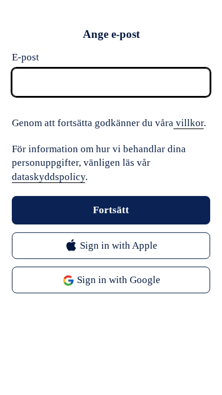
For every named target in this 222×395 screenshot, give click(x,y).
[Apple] (111, 246)
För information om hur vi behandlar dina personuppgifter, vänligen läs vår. (99, 163)
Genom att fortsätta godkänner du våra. (109, 123)
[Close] (198, 34)
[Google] (111, 280)
